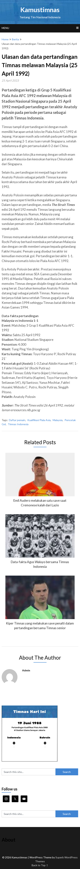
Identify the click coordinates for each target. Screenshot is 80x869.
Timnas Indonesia (18, 424)
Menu (5, 27)
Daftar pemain (17, 420)
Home (5, 39)
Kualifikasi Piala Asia (39, 420)
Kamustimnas (40, 9)
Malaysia (58, 420)
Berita (15, 39)
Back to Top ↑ (40, 865)
